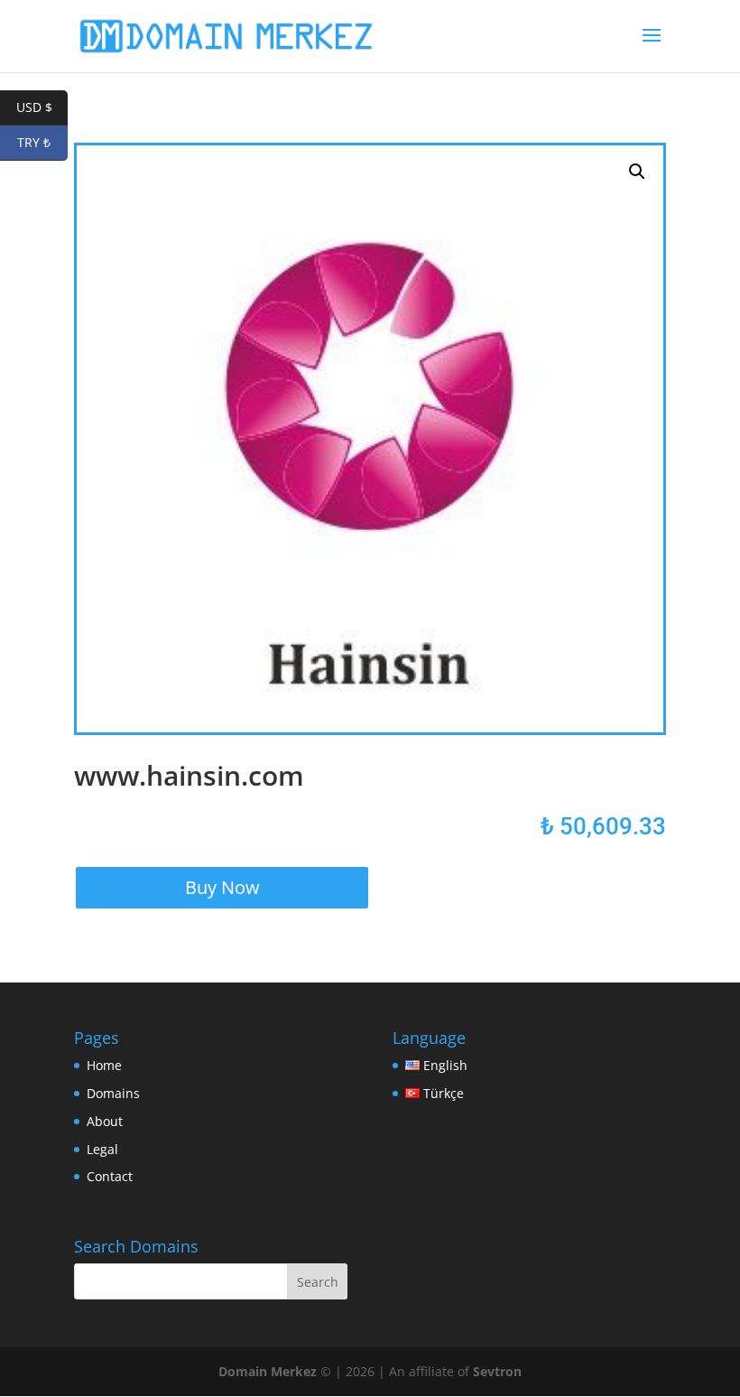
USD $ (42, 107)
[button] (637, 171)
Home (104, 1065)
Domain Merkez (267, 1371)
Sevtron (497, 1371)
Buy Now (222, 887)
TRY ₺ (42, 142)
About (105, 1121)
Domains (113, 1093)
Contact (110, 1176)
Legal (102, 1149)
